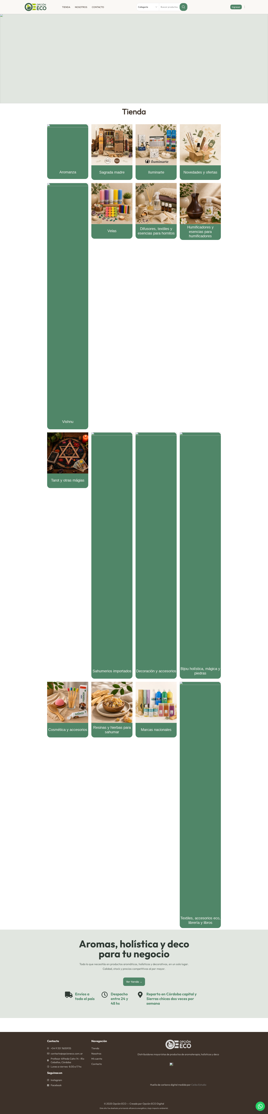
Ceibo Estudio (198, 1084)
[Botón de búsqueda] (183, 7)
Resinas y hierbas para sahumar (112, 729)
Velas (111, 231)
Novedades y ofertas (200, 172)
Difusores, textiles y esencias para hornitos (156, 231)
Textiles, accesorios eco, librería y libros (200, 920)
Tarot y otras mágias (67, 480)
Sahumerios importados (112, 671)
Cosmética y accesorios (67, 730)
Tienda (66, 7)
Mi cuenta (96, 1058)
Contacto (98, 7)
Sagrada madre (112, 172)
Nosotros (81, 7)
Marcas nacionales (156, 730)
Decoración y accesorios (156, 671)
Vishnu (67, 422)
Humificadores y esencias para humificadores (200, 231)
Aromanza (67, 172)
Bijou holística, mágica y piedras (200, 671)
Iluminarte (156, 172)
